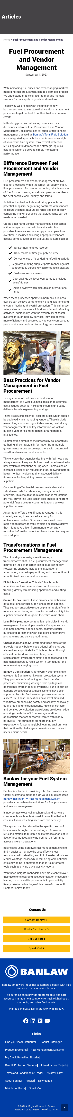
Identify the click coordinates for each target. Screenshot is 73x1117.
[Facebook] (26, 1021)
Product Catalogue (51, 1042)
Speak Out (35, 1088)
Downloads (45, 1080)
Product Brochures (16, 1049)
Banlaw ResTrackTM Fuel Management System (31, 798)
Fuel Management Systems (47, 1049)
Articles (30, 1080)
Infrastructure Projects (54, 1065)
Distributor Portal (15, 1088)
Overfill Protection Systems (21, 1065)
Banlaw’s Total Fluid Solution (50, 134)
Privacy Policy (54, 1073)
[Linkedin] (33, 1021)
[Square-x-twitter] (40, 1021)
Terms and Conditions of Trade (23, 1073)
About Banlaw (13, 1080)
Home (6, 39)
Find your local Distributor (20, 1042)
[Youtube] (47, 1021)
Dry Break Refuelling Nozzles (22, 1057)
